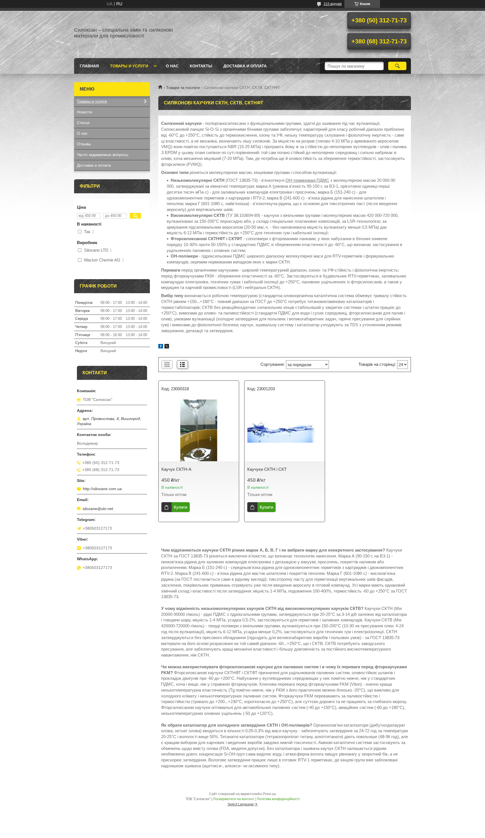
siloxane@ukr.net (98, 508)
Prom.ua (269, 794)
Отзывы (84, 144)
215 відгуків (333, 4)
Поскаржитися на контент (233, 799)
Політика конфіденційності (278, 799)
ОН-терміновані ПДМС (307, 180)
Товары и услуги (129, 66)
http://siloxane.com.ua (102, 488)
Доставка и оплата (245, 66)
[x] (166, 347)
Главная (89, 66)
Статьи (83, 122)
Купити (180, 507)
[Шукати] (397, 66)
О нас (172, 66)
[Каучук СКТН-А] (198, 430)
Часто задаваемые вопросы (102, 154)
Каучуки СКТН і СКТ (267, 469)
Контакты (201, 66)
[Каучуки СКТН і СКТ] (284, 430)
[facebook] (160, 347)
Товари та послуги (183, 87)
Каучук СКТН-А (176, 469)
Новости (84, 112)
